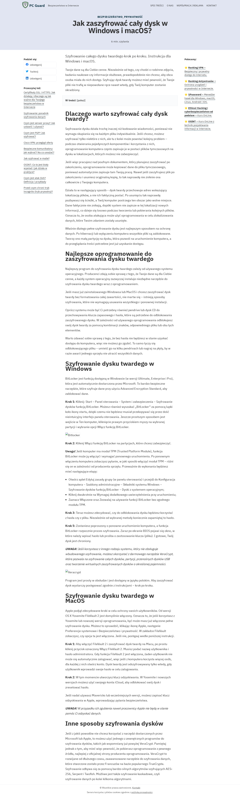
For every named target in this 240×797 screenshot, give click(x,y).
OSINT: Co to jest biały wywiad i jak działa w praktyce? (36, 168)
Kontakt (212, 5)
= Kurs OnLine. (198, 111)
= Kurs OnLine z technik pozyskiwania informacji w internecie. (199, 125)
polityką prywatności (141, 792)
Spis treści (157, 5)
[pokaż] (81, 100)
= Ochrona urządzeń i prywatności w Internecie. (200, 85)
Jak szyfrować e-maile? (36, 158)
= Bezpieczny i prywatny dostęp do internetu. (196, 71)
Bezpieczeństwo (110, 16)
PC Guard (37, 5)
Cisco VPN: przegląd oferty (38, 142)
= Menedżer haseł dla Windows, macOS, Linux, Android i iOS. (199, 98)
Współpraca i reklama (190, 5)
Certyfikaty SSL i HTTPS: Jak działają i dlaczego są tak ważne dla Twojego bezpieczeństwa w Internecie (39, 100)
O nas (170, 5)
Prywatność (133, 16)
